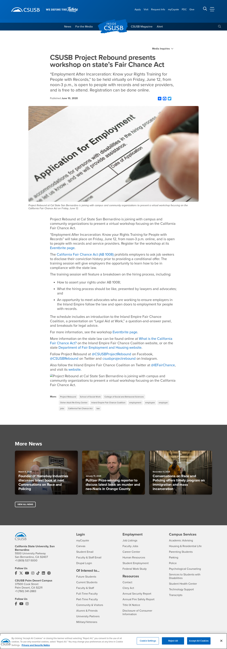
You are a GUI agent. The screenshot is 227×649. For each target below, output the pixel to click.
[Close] (221, 641)
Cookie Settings (148, 640)
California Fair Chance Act (80, 408)
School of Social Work (90, 396)
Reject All (173, 640)
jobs (62, 408)
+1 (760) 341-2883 (25, 591)
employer (163, 402)
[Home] (25, 9)
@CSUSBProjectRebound (111, 354)
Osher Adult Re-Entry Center (73, 402)
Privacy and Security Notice (36, 645)
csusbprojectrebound (119, 358)
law (98, 408)
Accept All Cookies (198, 640)
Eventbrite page (62, 248)
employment (135, 402)
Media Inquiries (161, 48)
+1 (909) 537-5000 (26, 560)
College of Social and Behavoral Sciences (124, 396)
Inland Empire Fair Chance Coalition (108, 402)
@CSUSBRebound (64, 358)
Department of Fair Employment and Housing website (100, 348)
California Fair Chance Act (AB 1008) (85, 254)
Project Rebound (68, 396)
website (74, 369)
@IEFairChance (163, 365)
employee (150, 402)
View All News (25, 504)
